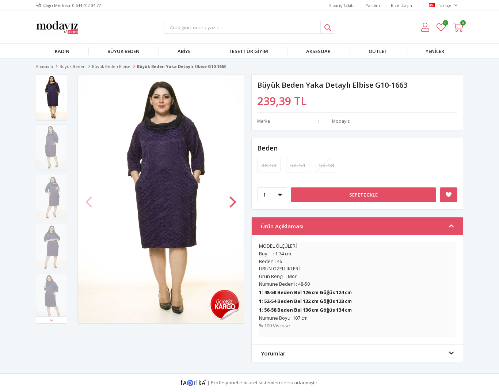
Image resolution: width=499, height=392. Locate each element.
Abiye (184, 51)
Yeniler (435, 51)
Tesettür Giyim (248, 51)
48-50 (269, 165)
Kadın (62, 51)
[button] (51, 320)
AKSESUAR (318, 51)
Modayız (341, 121)
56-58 (326, 165)
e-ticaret (248, 382)
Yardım (373, 5)
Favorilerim (445, 24)
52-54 (297, 165)
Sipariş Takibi (342, 5)
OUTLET (378, 51)
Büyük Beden (123, 51)
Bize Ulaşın (401, 5)
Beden (267, 148)
